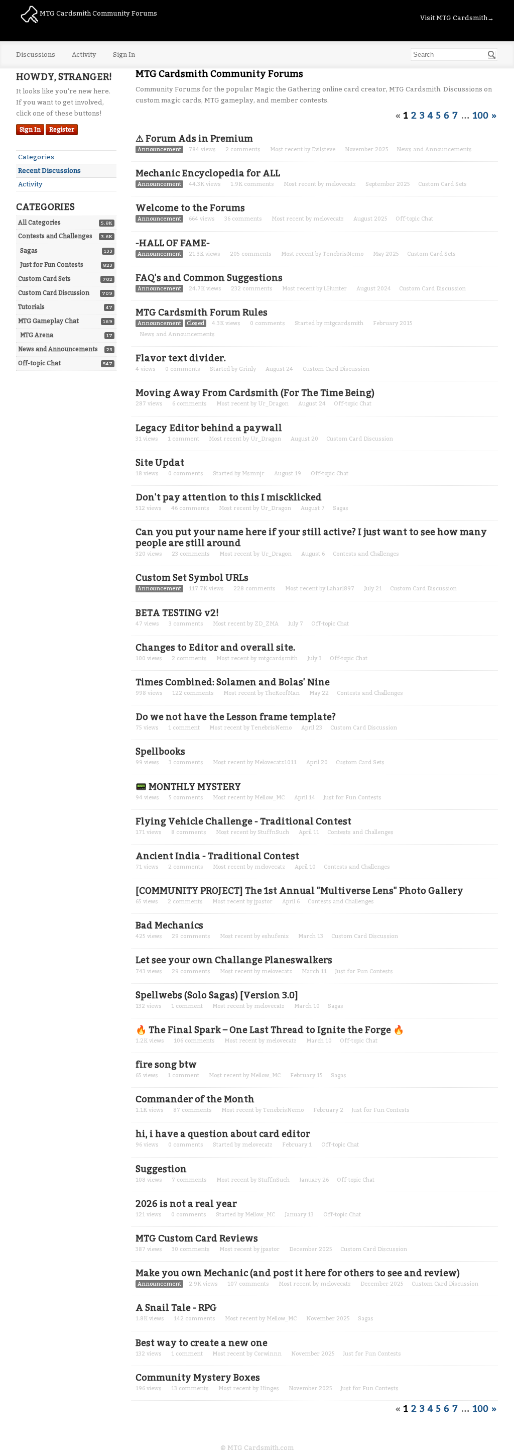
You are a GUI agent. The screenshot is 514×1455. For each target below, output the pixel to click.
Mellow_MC (269, 797)
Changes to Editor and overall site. (215, 647)
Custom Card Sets (44, 278)
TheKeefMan (282, 693)
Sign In (124, 54)
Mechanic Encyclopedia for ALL (208, 173)
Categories (36, 157)
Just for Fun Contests (51, 264)
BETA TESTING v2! (177, 612)
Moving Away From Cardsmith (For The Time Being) (255, 392)
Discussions (35, 54)
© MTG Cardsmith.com (257, 1447)
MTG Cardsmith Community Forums (97, 13)
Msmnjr (253, 473)
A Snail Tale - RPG (176, 1307)
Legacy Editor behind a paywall (209, 428)
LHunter (335, 288)
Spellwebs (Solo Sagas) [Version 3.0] (217, 995)
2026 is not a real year (186, 1203)
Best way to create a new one (202, 1342)
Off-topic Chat (39, 363)
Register (61, 129)
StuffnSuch (273, 832)
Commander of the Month (195, 1099)
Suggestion (161, 1169)
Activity (84, 54)
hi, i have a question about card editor (223, 1133)
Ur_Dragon (273, 403)
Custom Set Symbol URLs (192, 577)
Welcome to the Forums (190, 208)
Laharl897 (340, 588)
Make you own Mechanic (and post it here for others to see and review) (298, 1273)
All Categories (39, 222)
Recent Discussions (49, 170)
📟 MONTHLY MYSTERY (188, 786)
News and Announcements (58, 349)
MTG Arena (36, 335)
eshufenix (275, 936)
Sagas (29, 250)
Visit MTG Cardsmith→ (457, 18)
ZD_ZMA (266, 623)
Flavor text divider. (181, 358)
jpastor (263, 901)
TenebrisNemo (343, 254)
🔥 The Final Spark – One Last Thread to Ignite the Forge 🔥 (270, 1029)
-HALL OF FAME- (173, 243)
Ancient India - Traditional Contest (217, 856)
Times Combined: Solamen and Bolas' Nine (233, 682)
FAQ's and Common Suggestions (209, 277)
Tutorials (31, 306)
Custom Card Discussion (53, 292)
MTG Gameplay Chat (48, 321)
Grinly (247, 369)
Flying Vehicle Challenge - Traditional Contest (243, 821)
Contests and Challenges (55, 236)
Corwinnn (268, 1353)
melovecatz (340, 184)
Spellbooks (160, 751)
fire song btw (166, 1064)
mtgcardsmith (343, 323)
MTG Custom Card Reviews (197, 1238)
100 (480, 115)
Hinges (269, 1388)
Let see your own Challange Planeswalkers (234, 960)
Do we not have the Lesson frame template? (236, 716)
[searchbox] (454, 54)
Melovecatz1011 (275, 762)
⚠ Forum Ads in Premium (194, 138)
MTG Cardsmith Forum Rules (202, 312)
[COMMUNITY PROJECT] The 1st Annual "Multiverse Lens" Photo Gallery (299, 890)
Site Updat (160, 462)
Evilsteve (323, 149)
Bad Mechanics (169, 925)
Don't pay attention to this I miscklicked (229, 497)
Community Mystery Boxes (198, 1377)
